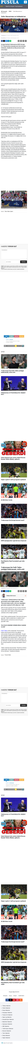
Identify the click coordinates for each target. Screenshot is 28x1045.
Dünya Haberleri (6, 1035)
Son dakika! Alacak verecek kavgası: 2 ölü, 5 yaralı (16, 6)
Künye (10, 995)
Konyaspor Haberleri (7, 1012)
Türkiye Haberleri (6, 1005)
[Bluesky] (6, 41)
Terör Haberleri (6, 1033)
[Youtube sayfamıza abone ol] (14, 1000)
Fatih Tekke (4, 630)
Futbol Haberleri (6, 1008)
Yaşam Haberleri (6, 1037)
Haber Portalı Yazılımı (8, 1043)
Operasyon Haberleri (7, 1024)
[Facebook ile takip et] (7, 1000)
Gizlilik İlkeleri (21, 995)
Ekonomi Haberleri (6, 1031)
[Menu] (25, 2)
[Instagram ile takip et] (25, 596)
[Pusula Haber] (10, 2)
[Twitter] (4, 41)
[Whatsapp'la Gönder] (10, 41)
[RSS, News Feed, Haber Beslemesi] (20, 1000)
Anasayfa (5, 11)
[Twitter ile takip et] (10, 1000)
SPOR (10, 11)
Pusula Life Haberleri (7, 1015)
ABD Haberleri (5, 1026)
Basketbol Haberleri (7, 1021)
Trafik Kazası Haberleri (7, 1028)
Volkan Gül (9, 595)
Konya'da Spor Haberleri (8, 1019)
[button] (21, 41)
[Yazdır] (19, 41)
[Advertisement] (14, 175)
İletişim (15, 995)
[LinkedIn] (8, 41)
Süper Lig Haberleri (6, 1017)
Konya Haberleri (6, 1010)
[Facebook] (2, 41)
